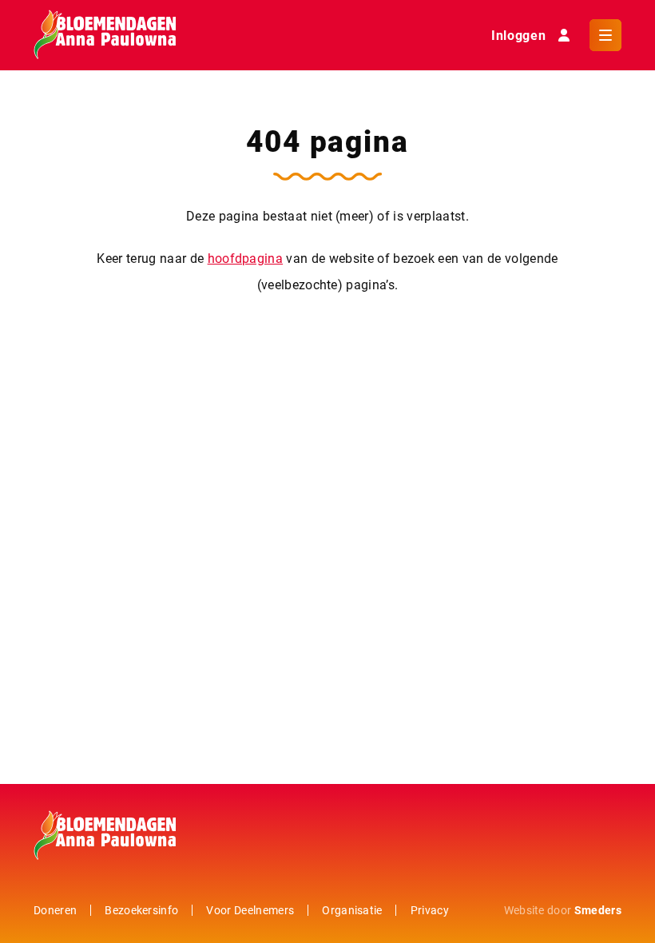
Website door (562, 909)
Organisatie (352, 909)
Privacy (430, 909)
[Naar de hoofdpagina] (105, 35)
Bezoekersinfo (141, 909)
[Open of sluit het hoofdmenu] (605, 35)
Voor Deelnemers (250, 909)
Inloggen (518, 34)
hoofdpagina (246, 257)
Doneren (55, 909)
